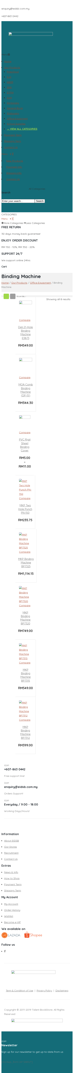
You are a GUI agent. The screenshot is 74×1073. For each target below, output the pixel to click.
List (12, 296)
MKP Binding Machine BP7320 (25, 618)
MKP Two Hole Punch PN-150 (25, 509)
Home (7, 61)
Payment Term (13, 135)
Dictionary (13, 103)
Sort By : (22, 296)
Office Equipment (17, 118)
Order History (12, 910)
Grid (6, 296)
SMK (9, 87)
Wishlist (8, 916)
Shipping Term (12, 141)
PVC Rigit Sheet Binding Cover (25, 445)
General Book (15, 108)
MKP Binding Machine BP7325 (26, 562)
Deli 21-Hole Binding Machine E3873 (25, 332)
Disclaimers (62, 990)
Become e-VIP (12, 922)
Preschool (13, 71)
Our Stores (10, 846)
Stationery (13, 113)
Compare (24, 320)
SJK (9, 77)
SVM (9, 97)
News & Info (11, 872)
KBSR (10, 82)
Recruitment (11, 852)
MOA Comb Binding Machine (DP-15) (25, 390)
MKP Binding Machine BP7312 (25, 732)
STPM (10, 92)
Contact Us (11, 147)
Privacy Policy (44, 990)
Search (39, 201)
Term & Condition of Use (19, 990)
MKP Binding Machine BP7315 (25, 675)
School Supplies (16, 123)
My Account (11, 904)
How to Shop (12, 878)
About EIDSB (11, 840)
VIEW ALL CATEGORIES (23, 129)
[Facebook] (5, 951)
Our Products (12, 67)
